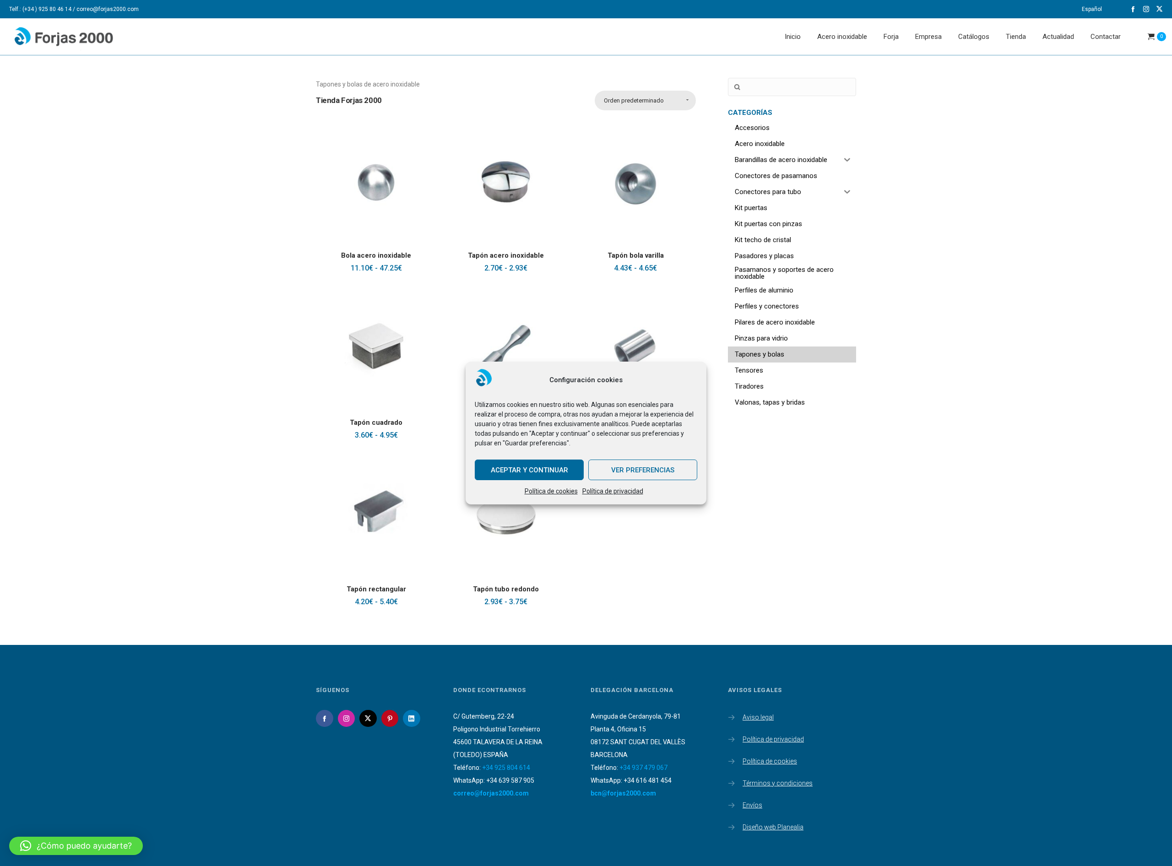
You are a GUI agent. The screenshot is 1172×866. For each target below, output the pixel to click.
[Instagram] (1146, 8)
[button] (76, 846)
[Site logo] (71, 37)
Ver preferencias (642, 470)
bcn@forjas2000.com (623, 793)
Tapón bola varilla (636, 255)
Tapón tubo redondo (506, 589)
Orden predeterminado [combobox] (634, 100)
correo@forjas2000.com (491, 793)
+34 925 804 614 (506, 767)
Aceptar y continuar (529, 470)
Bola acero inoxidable (376, 255)
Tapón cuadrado (376, 422)
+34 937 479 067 (643, 767)
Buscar (737, 88)
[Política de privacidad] (792, 737)
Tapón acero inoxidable (506, 255)
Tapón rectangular (376, 589)
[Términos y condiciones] (792, 781)
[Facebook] (1132, 8)
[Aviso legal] (792, 718)
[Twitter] (1159, 8)
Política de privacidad (612, 491)
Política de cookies (551, 491)
